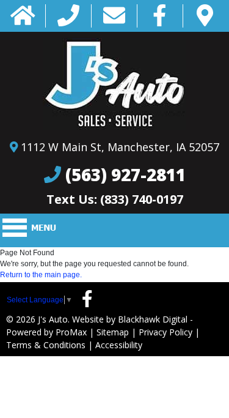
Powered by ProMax (46, 332)
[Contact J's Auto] (114, 16)
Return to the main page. (41, 275)
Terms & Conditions (45, 345)
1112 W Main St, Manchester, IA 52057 (120, 147)
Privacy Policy (165, 332)
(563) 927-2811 (125, 174)
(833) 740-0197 (141, 199)
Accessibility (118, 345)
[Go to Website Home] (22, 16)
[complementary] (192, 381)
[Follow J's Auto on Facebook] (160, 16)
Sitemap (112, 332)
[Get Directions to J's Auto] (205, 16)
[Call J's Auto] (68, 16)
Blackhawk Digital (152, 319)
